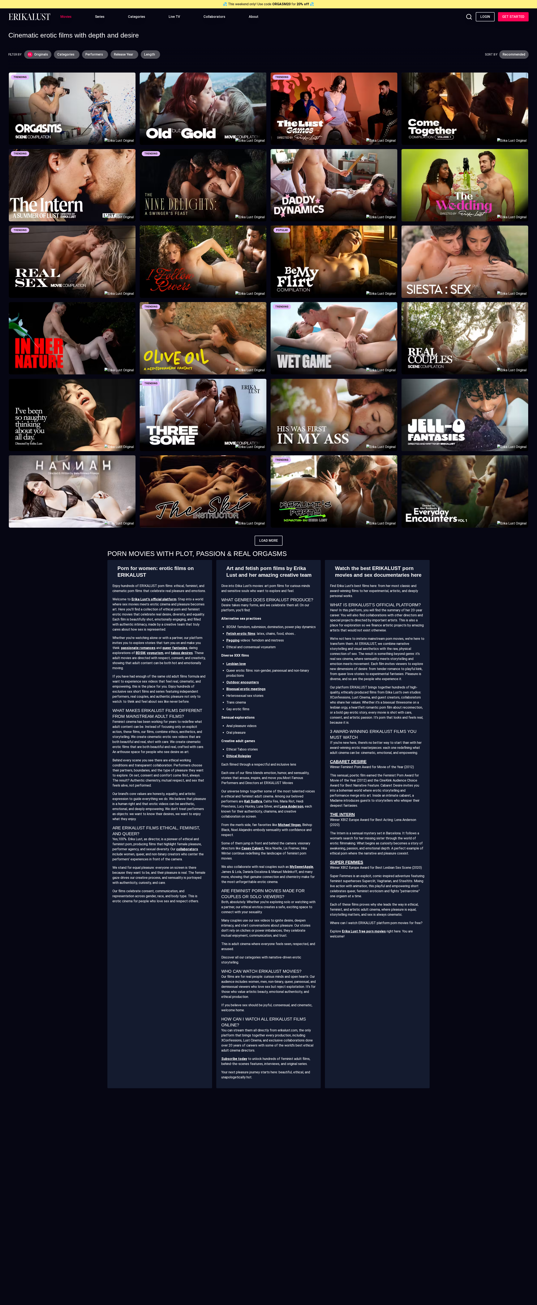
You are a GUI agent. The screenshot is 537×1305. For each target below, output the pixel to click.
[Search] (469, 16)
